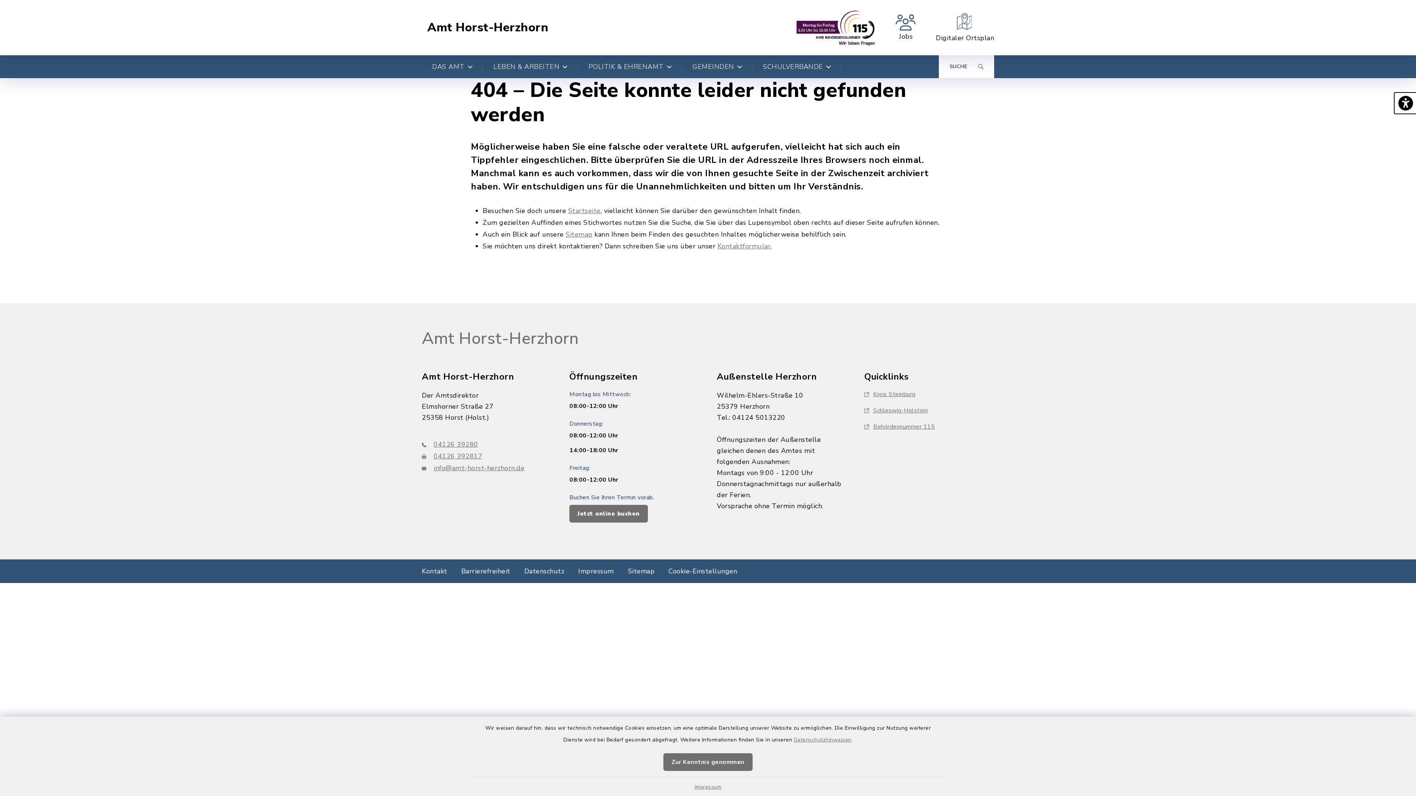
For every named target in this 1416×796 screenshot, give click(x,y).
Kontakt (434, 571)
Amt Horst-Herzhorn (487, 28)
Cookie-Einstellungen (703, 571)
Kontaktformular (744, 246)
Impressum (708, 786)
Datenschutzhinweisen (822, 739)
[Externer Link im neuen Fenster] (836, 27)
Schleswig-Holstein (900, 410)
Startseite (584, 210)
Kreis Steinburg (894, 394)
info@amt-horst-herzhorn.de (479, 468)
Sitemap (579, 234)
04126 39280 (456, 444)
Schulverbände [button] (793, 66)
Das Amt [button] (448, 66)
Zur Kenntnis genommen (708, 762)
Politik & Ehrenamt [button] (626, 66)
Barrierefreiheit (485, 571)
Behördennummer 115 (904, 427)
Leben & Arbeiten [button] (526, 66)
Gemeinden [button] (713, 66)
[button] (1405, 103)
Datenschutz (544, 571)
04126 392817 (458, 456)
